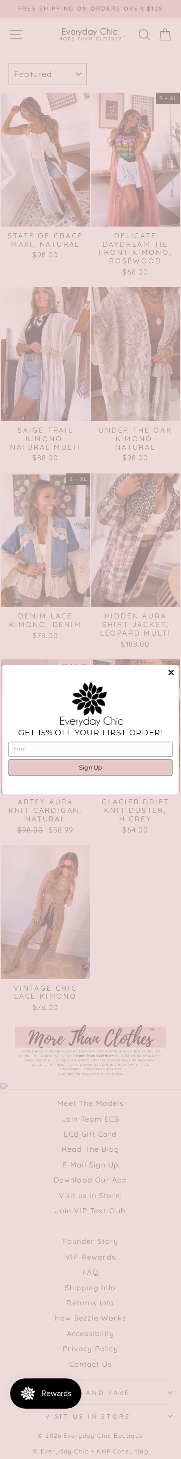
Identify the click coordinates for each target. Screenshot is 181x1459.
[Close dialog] (171, 672)
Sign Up (90, 767)
